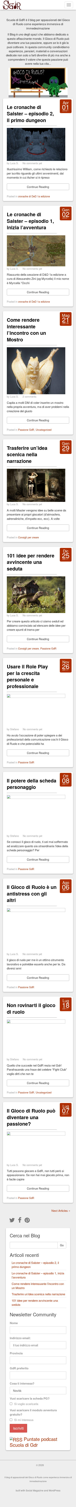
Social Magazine (34, 1490)
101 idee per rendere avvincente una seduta (30, 562)
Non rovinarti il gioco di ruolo (31, 1008)
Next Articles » (60, 1210)
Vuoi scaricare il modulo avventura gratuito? (33, 1412)
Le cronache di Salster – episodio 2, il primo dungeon (30, 114)
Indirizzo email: (20, 1338)
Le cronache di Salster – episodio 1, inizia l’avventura (30, 221)
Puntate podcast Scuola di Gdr (33, 1441)
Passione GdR (26, 429)
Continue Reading (38, 187)
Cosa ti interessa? (22, 1383)
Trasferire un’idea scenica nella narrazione (27, 454)
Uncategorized (43, 429)
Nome (14, 1323)
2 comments (29, 396)
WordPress (54, 1490)
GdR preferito (19, 1368)
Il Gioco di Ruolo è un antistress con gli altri (32, 893)
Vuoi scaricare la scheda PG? (29, 1398)
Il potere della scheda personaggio (31, 784)
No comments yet (32, 163)
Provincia (16, 1353)
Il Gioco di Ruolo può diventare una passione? (31, 1117)
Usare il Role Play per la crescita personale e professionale (27, 676)
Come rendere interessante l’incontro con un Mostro (26, 329)
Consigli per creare (28, 537)
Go (62, 1245)
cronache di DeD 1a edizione (34, 196)
